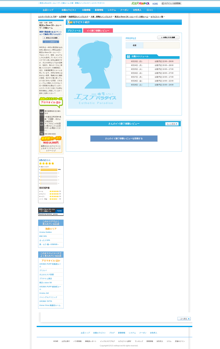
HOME (155, 4)
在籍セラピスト (69, 10)
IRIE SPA (43, 236)
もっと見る (171, 124)
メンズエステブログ (107, 341)
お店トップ (48, 10)
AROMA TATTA (45, 301)
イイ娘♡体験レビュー (98, 30)
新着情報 (99, 10)
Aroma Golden (45, 232)
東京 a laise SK (45, 283)
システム (112, 10)
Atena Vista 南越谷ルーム (49, 305)
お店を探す (66, 341)
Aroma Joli (44, 293)
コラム (169, 341)
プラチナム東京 (45, 279)
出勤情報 (86, 10)
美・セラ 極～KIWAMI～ (49, 244)
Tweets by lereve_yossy (48, 214)
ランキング (139, 341)
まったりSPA (44, 240)
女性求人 (137, 10)
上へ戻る (183, 319)
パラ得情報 (77, 341)
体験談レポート (91, 341)
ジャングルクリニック (48, 297)
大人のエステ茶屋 (46, 274)
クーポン (124, 10)
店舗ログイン (180, 341)
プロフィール (74, 30)
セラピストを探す (124, 341)
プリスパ (43, 270)
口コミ (150, 10)
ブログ (112, 333)
